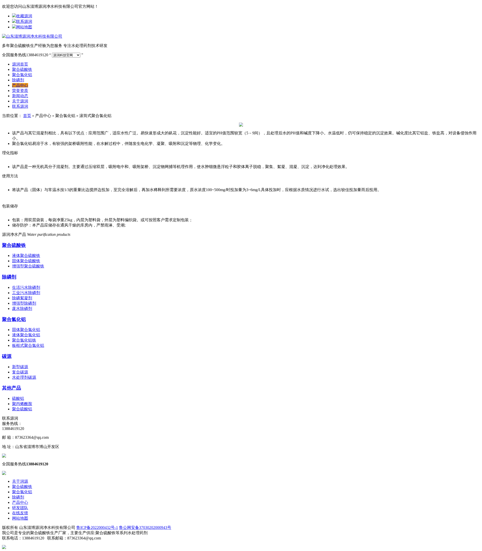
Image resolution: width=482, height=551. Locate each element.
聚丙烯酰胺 (22, 404)
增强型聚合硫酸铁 (28, 266)
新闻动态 (20, 96)
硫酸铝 (18, 398)
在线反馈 (20, 513)
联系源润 (24, 21)
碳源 (7, 356)
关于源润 (20, 101)
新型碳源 (20, 367)
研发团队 (20, 508)
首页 (27, 116)
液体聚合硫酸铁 (26, 255)
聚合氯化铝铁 (24, 340)
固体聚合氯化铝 (26, 329)
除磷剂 (18, 80)
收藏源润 (24, 16)
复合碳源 (20, 372)
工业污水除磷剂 (26, 293)
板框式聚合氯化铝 (28, 345)
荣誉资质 (20, 90)
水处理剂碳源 (24, 377)
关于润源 (20, 481)
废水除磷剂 (22, 308)
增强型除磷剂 (24, 303)
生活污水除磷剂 (26, 287)
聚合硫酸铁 (22, 69)
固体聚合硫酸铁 (26, 261)
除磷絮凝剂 (22, 298)
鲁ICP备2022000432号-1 (97, 527)
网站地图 (24, 27)
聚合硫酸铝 (22, 409)
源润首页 (20, 64)
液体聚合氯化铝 (26, 335)
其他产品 (11, 388)
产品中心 (20, 85)
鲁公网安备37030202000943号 (145, 527)
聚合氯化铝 (22, 75)
